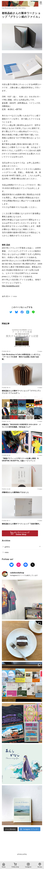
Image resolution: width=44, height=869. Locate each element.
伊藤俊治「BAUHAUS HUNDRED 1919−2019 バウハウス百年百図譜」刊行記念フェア (21, 425)
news (15, 296)
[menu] (40, 2)
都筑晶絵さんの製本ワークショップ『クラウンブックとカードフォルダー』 (21, 391)
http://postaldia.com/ (10, 285)
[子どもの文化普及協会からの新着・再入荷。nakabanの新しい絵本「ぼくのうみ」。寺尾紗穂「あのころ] (22, 682)
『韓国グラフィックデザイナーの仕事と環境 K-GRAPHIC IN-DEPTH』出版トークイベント (20, 459)
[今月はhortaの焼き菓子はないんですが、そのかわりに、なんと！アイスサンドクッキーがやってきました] (22, 641)
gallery (7, 546)
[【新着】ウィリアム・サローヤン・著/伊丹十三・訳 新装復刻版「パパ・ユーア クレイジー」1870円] (22, 805)
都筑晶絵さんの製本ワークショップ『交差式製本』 (21, 523)
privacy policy (22, 854)
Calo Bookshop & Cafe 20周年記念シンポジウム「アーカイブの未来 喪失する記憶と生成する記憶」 (21, 356)
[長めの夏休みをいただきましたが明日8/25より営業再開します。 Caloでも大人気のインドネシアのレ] (22, 723)
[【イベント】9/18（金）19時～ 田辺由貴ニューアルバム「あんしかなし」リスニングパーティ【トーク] (22, 764)
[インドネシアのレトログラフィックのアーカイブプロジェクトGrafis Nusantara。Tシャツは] (22, 600)
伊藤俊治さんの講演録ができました (15, 492)
